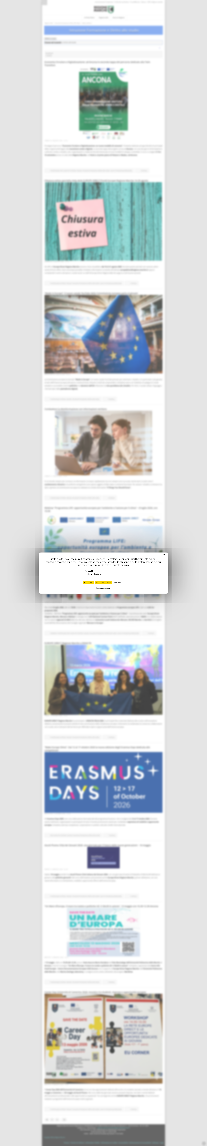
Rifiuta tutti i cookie (103, 582)
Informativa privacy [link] (103, 588)
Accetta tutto (88, 582)
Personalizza (119, 582)
